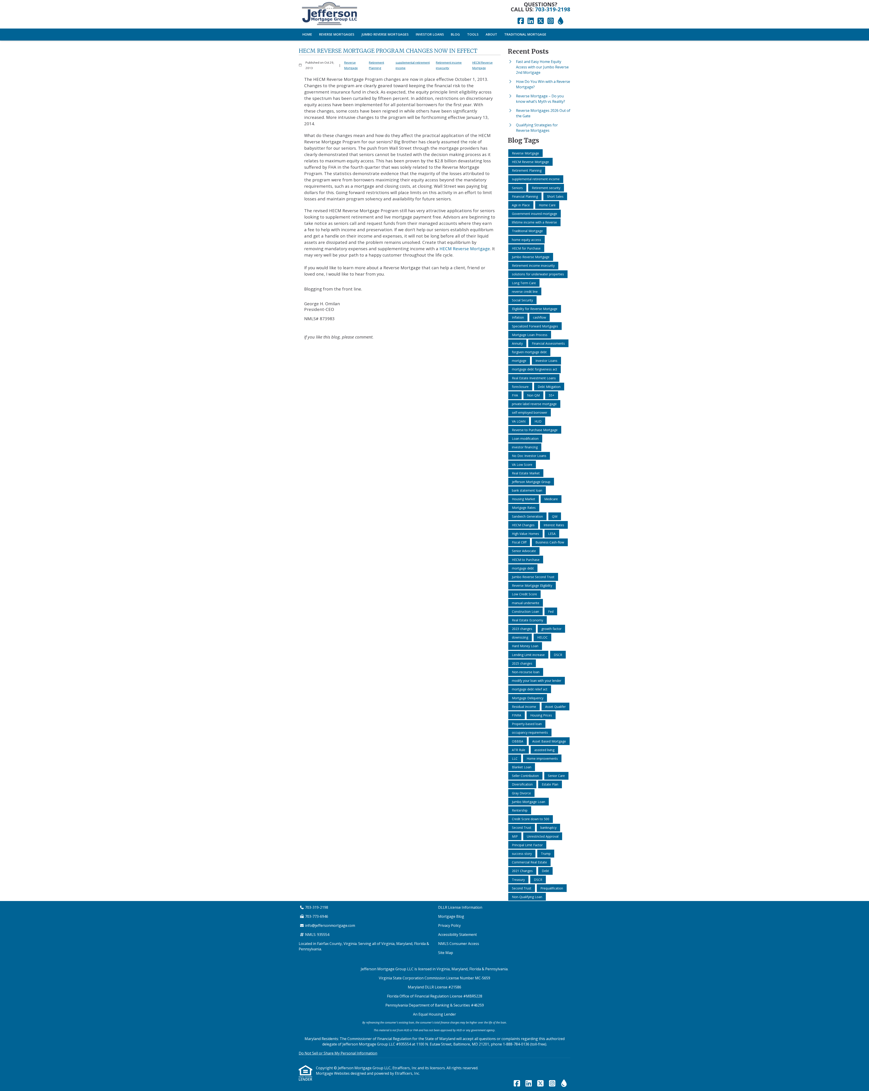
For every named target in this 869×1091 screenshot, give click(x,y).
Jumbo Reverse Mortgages (384, 34)
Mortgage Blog (451, 916)
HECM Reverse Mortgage (482, 65)
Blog (455, 34)
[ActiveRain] (560, 21)
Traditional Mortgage (525, 34)
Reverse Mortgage (351, 65)
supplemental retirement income (413, 65)
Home (307, 34)
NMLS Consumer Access (458, 943)
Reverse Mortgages (336, 34)
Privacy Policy (449, 925)
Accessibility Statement (457, 934)
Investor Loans (430, 34)
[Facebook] (520, 21)
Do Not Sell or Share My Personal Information (338, 1053)
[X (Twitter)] (540, 21)
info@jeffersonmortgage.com (330, 925)
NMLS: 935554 (317, 934)
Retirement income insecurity (449, 65)
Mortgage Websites (333, 1073)
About (491, 34)
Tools (472, 34)
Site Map (445, 952)
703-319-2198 (552, 9)
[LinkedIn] (530, 21)
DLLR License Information (460, 907)
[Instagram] (550, 21)
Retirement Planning (376, 65)
